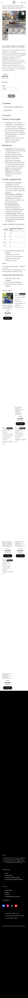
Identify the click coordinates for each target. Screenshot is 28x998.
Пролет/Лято (15, 5)
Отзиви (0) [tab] (8, 110)
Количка (11, 96)
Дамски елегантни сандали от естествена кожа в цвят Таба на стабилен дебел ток (7, 676)
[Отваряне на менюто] (2, 2)
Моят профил (8, 890)
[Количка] (25, 2)
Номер (3, 86)
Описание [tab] (7, 103)
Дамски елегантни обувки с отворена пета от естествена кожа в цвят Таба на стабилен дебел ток (7, 544)
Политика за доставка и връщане (13, 879)
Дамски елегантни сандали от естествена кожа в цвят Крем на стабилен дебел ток (20, 544)
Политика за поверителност (12, 877)
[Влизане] (21, 2)
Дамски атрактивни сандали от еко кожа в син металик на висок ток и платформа (7, 307)
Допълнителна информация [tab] (13, 107)
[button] (23, 13)
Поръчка (7, 894)
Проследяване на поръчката (12, 896)
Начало (4, 5)
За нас (6, 873)
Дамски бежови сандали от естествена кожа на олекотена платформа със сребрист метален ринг (20, 411)
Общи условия (8, 875)
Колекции (9, 5)
